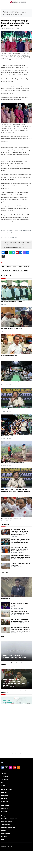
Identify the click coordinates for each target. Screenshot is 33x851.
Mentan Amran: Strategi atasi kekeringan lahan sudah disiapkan (15, 354)
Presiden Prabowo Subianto (14, 263)
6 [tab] (18, 690)
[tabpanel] (16, 651)
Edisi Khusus (5, 805)
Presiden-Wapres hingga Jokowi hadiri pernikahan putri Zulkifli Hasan (14, 13)
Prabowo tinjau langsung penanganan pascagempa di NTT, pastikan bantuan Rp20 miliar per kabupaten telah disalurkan (16, 489)
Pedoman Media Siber (8, 827)
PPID (2, 839)
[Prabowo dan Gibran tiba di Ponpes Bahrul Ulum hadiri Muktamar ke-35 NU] (16, 290)
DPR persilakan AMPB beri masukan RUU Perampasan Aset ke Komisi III (15, 327)
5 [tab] (21, 662)
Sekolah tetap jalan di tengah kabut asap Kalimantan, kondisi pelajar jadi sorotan (20, 541)
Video (3, 664)
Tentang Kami (5, 824)
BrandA (3, 830)
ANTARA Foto (5, 833)
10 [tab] (28, 690)
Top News (4, 573)
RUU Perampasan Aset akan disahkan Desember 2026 (14, 597)
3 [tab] (16, 662)
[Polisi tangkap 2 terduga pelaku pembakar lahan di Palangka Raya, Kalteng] (5, 550)
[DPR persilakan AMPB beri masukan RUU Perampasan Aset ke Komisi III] (16, 317)
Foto (3, 637)
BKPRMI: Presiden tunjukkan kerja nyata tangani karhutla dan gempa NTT (15, 461)
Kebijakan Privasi (6, 821)
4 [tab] (19, 662)
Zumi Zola (24, 270)
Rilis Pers (4, 811)
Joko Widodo (6, 266)
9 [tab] (25, 690)
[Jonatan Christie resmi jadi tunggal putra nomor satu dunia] (5, 605)
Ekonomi (4, 792)
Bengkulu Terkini (6, 789)
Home (6, 11)
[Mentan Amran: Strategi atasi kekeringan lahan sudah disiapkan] (16, 344)
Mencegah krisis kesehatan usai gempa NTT (15, 747)
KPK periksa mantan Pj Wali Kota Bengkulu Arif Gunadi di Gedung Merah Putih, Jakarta (20, 629)
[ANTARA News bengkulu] (18, 2)
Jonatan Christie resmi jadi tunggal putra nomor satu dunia (19, 605)
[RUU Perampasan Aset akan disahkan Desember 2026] (16, 587)
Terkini (3, 773)
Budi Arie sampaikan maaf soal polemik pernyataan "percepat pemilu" (14, 517)
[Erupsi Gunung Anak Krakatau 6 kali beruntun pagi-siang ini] (5, 558)
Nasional (13, 11)
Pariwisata (4, 795)
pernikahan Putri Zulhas (10, 270)
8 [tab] (23, 690)
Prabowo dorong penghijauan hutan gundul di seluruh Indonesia (16, 408)
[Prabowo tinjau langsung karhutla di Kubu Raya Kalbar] (5, 614)
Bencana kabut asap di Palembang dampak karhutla (15, 656)
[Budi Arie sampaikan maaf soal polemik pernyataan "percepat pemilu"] (16, 507)
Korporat (4, 836)
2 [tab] (14, 662)
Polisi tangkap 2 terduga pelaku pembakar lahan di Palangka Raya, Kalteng (19, 549)
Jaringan (4, 816)
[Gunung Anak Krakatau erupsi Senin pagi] (5, 566)
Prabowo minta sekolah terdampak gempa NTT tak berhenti (16, 435)
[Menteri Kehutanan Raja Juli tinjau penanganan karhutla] (5, 622)
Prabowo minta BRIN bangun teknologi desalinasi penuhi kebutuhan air (14, 381)
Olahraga (4, 798)
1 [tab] (11, 662)
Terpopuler (5, 524)
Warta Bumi (5, 801)
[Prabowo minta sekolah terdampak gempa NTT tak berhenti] (16, 424)
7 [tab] (20, 690)
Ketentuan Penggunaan (9, 819)
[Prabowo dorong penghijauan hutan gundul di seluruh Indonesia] (16, 397)
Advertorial (4, 808)
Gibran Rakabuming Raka (21, 266)
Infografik (4, 692)
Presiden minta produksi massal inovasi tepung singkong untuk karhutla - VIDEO (14, 682)
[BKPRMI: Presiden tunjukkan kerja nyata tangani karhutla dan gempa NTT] (16, 451)
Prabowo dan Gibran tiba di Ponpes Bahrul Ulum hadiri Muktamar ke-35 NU (15, 300)
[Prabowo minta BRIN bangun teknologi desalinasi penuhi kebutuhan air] (16, 371)
